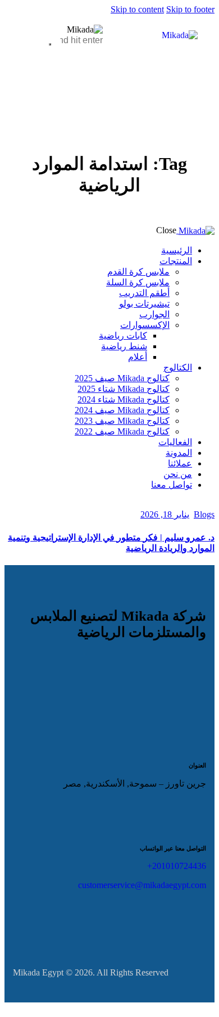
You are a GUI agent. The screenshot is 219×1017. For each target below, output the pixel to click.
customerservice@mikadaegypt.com (142, 885)
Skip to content (137, 9)
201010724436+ (176, 866)
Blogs (204, 514)
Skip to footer (190, 9)
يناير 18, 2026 (164, 514)
